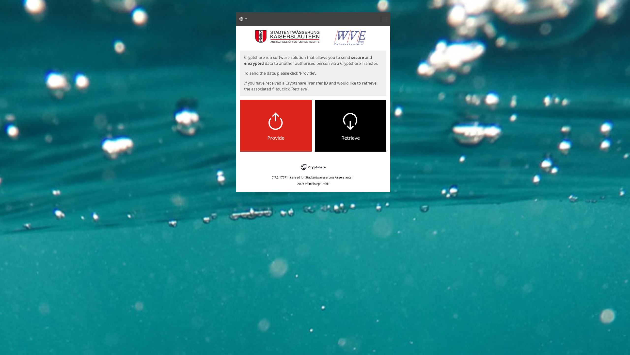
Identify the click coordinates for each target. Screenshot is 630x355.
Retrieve (350, 138)
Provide (275, 138)
